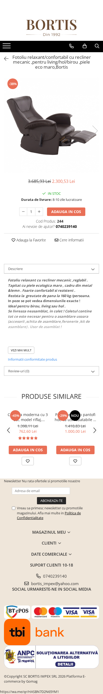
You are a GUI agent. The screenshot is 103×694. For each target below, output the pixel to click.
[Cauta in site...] (97, 46)
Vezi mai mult (21, 350)
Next (95, 130)
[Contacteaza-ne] (71, 46)
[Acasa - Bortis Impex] (51, 28)
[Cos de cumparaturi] (84, 46)
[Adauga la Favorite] (28, 461)
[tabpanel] (51, 125)
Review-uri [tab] (18, 371)
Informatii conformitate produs (32, 359)
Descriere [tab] (15, 268)
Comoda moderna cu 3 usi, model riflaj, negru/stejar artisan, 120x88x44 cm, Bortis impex (28, 417)
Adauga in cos (66, 211)
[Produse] (7, 47)
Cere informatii (71, 239)
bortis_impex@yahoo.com (54, 583)
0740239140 (54, 576)
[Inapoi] (4, 58)
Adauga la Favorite (30, 239)
